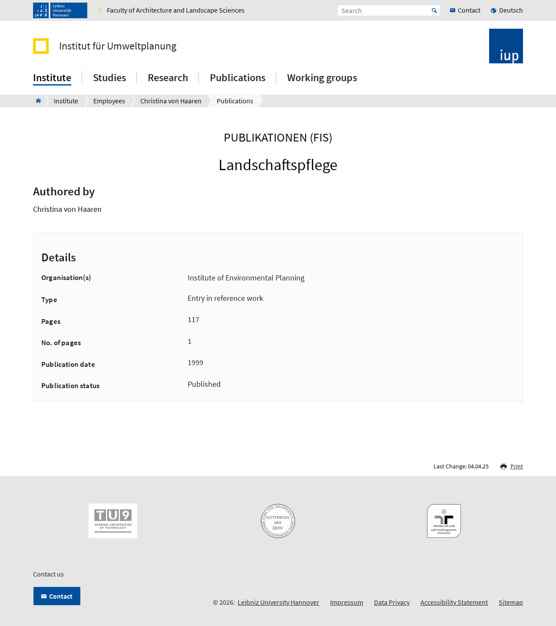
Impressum (346, 602)
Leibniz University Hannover (278, 602)
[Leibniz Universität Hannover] (60, 10)
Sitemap (511, 602)
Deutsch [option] (511, 10)
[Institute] (36, 101)
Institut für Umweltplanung (117, 46)
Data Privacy (392, 602)
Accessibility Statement (454, 602)
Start (434, 10)
